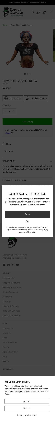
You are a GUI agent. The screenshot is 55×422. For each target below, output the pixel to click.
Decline (26, 408)
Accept (26, 401)
